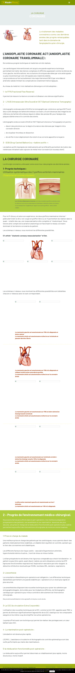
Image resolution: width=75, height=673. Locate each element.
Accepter (52, 671)
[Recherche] (72, 2)
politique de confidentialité (29, 669)
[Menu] (69, 2)
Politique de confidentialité (65, 667)
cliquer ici (46, 671)
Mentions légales (50, 667)
